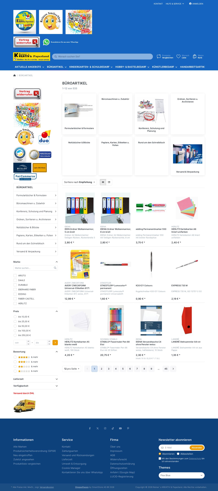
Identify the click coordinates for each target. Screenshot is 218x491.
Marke (16, 261)
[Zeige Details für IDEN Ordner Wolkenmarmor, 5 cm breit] (80, 208)
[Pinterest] (128, 428)
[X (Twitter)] (97, 428)
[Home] (14, 75)
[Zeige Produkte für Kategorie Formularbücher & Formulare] (79, 110)
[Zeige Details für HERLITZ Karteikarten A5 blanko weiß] (80, 320)
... (158, 368)
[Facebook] (90, 428)
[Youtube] (120, 428)
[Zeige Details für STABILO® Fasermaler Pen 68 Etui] (115, 320)
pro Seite (70, 368)
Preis (16, 311)
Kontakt (158, 4)
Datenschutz (195, 458)
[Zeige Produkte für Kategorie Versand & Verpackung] (187, 154)
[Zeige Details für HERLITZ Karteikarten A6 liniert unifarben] (186, 208)
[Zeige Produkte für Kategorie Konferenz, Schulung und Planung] (151, 110)
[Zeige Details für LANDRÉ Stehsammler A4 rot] (186, 320)
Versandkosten (47, 487)
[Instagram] (105, 428)
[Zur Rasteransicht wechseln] (103, 182)
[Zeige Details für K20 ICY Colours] (151, 264)
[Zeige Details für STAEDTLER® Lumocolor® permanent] (115, 264)
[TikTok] (113, 428)
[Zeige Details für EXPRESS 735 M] (186, 264)
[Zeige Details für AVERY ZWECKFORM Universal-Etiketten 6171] (80, 264)
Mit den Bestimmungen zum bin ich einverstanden (183, 459)
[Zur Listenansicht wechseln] (109, 182)
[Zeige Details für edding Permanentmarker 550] (151, 208)
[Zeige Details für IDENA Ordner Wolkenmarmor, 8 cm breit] (115, 208)
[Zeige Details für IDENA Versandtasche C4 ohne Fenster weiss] (151, 320)
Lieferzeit (18, 379)
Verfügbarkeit (20, 385)
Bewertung (19, 351)
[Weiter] (173, 369)
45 (165, 368)
